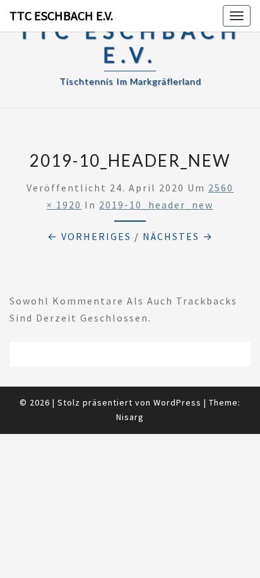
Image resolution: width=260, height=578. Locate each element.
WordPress (177, 402)
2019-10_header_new (156, 204)
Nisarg (130, 417)
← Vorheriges (89, 236)
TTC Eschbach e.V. (61, 15)
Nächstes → (178, 236)
